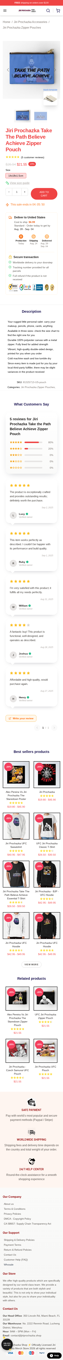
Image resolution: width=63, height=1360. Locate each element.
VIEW (16, 784)
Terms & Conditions (14, 1208)
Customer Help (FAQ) (16, 1259)
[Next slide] (54, 70)
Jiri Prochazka (47, 791)
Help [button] (56, 1355)
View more (31, 964)
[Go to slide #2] (40, 116)
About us (9, 1204)
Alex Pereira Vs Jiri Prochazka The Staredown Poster (16, 795)
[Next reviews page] (54, 728)
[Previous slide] (8, 70)
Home (6, 21)
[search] (48, 10)
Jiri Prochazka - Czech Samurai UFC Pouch (17, 1070)
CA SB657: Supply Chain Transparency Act (27, 1223)
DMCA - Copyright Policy (17, 1218)
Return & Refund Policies (17, 1249)
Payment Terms (12, 1244)
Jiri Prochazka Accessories (30, 21)
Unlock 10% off (7, 1344)
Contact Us (10, 1254)
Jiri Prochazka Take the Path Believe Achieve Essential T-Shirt (16, 895)
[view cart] (58, 10)
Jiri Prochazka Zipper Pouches (22, 27)
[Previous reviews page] (37, 728)
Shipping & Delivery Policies (19, 1239)
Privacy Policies (12, 1213)
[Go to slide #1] (22, 116)
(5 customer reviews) (32, 157)
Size (8, 170)
